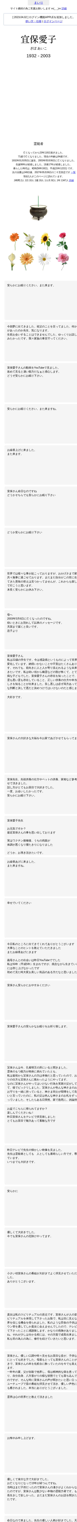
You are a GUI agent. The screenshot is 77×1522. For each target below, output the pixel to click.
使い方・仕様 (33, 21)
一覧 (73, 172)
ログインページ (53, 21)
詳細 (64, 8)
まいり (38, 2)
